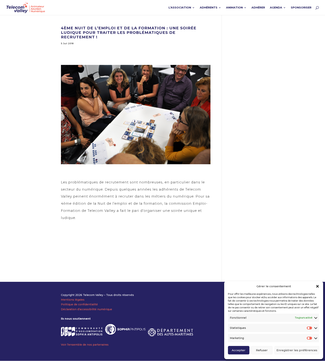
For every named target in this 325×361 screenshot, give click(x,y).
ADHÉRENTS (208, 7)
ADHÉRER (258, 7)
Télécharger (77, 241)
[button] (317, 286)
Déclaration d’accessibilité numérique (86, 309)
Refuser (262, 350)
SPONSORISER (301, 7)
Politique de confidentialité (79, 304)
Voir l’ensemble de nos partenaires (85, 344)
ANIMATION (234, 7)
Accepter (238, 350)
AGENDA (276, 7)
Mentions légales (72, 299)
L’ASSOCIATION (180, 7)
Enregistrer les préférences (296, 350)
